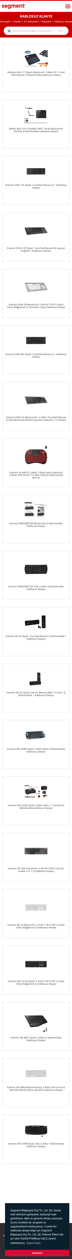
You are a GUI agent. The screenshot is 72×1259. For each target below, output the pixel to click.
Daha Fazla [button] (34, 1243)
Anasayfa (5, 21)
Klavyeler (46, 21)
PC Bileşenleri (31, 21)
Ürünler (17, 21)
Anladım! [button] (37, 1253)
